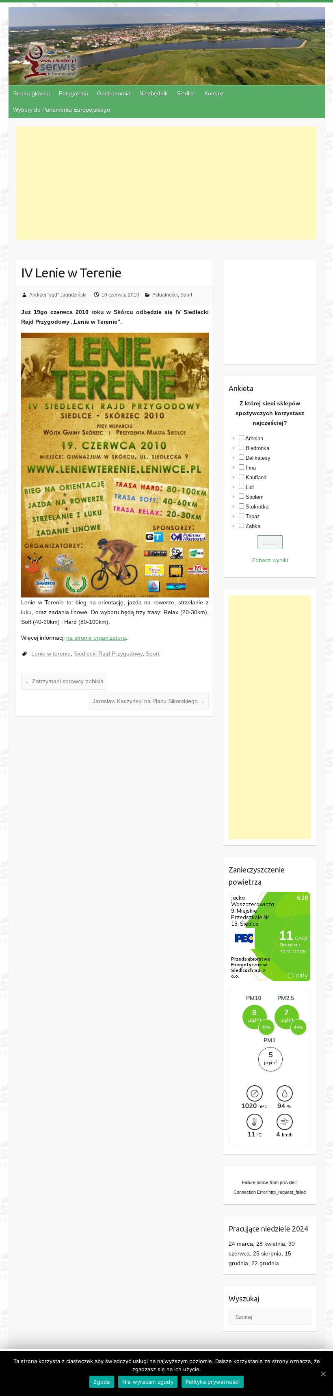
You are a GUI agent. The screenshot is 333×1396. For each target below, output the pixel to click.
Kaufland (256, 477)
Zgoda (101, 1382)
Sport (186, 295)
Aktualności (165, 295)
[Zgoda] (323, 1374)
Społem (255, 497)
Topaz (253, 516)
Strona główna (31, 93)
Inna (251, 468)
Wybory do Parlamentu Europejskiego (61, 109)
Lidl (250, 487)
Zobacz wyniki (270, 560)
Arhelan (254, 438)
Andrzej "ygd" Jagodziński (57, 295)
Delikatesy (258, 458)
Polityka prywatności (213, 1382)
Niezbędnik (153, 93)
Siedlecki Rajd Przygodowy (108, 653)
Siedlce (186, 93)
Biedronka (257, 448)
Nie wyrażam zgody (147, 1382)
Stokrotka (257, 507)
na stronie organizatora (96, 637)
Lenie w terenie (51, 653)
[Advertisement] (166, 183)
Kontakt (214, 93)
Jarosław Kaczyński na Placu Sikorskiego (149, 701)
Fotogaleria (73, 93)
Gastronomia (113, 93)
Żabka (253, 526)
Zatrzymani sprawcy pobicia (64, 681)
